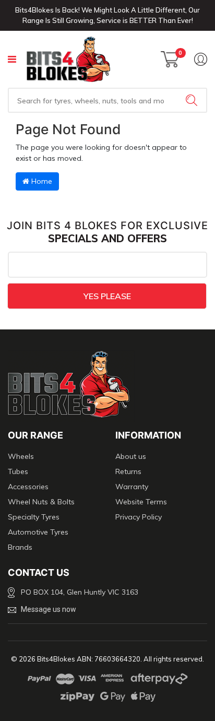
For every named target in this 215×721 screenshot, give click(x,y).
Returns (128, 471)
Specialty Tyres (33, 517)
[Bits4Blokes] (68, 59)
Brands (20, 547)
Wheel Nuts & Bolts (41, 501)
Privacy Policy (138, 517)
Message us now (48, 609)
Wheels (21, 456)
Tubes (18, 471)
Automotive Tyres (38, 532)
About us (130, 456)
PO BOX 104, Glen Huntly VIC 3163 (79, 592)
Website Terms (141, 501)
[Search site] (192, 100)
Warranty (131, 486)
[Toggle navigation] (12, 59)
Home (40, 181)
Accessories (28, 486)
